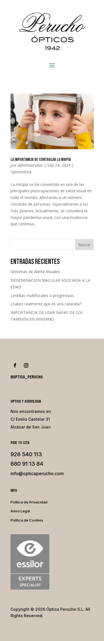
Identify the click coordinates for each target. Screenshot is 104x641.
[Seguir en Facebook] (15, 365)
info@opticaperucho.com (37, 473)
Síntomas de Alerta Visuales (35, 271)
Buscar (84, 244)
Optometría (21, 171)
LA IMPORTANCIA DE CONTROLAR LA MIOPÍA (41, 159)
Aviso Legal (20, 511)
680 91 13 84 (27, 463)
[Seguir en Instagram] (26, 365)
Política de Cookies (27, 520)
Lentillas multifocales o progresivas (42, 295)
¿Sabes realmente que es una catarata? (46, 303)
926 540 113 (26, 454)
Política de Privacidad (29, 502)
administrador (30, 165)
